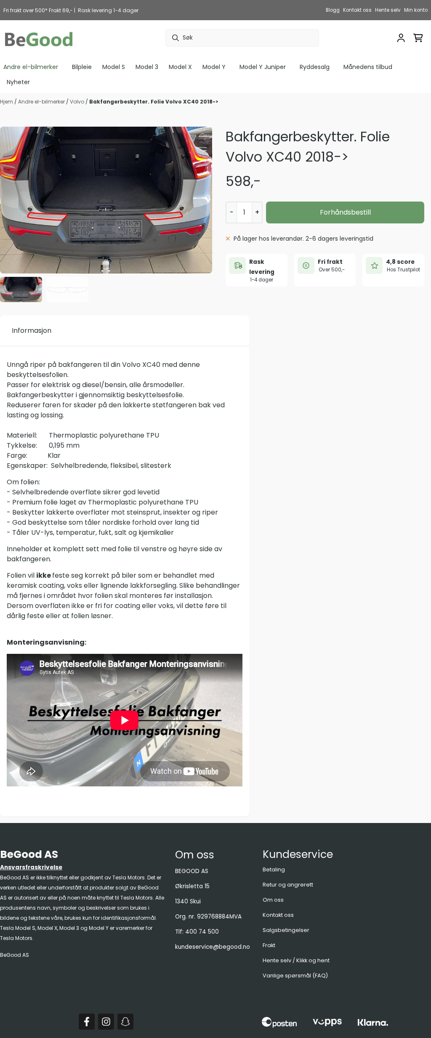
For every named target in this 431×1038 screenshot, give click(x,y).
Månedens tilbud (367, 67)
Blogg (333, 10)
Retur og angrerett (288, 884)
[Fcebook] (87, 1022)
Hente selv (388, 10)
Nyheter (18, 82)
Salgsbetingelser (286, 930)
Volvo (77, 101)
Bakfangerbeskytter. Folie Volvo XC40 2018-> (153, 101)
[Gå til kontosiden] (401, 37)
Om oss (273, 899)
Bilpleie (82, 67)
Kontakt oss (357, 10)
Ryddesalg (315, 67)
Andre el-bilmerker (42, 101)
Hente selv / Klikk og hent (296, 960)
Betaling (274, 869)
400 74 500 (202, 932)
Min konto (416, 10)
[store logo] (38, 38)
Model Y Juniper (262, 67)
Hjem (7, 101)
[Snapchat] (125, 1022)
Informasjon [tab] (31, 330)
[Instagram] (106, 1022)
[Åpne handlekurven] (418, 37)
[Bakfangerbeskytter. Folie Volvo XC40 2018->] (106, 200)
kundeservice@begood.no (212, 947)
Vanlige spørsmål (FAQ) (295, 975)
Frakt (269, 945)
